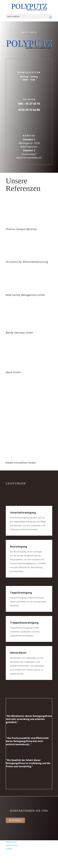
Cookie (9, 848)
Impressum (11, 842)
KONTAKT (15, 820)
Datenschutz (12, 845)
